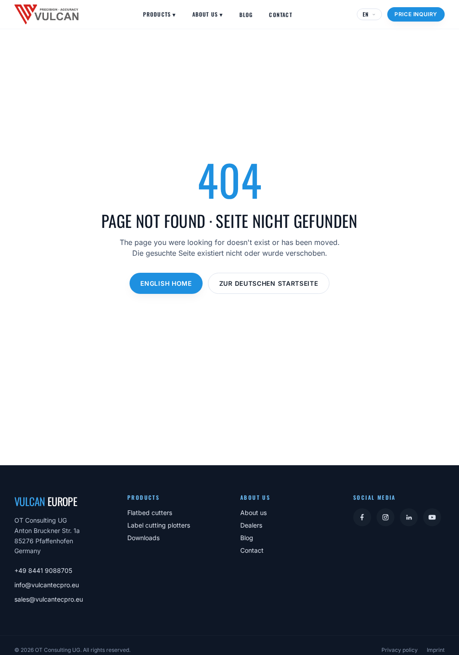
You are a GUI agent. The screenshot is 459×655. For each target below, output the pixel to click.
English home (165, 283)
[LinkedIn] (409, 517)
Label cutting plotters (158, 525)
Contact (280, 14)
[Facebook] (362, 517)
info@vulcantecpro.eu (46, 585)
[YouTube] (432, 517)
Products (159, 14)
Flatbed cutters (149, 512)
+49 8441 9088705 (43, 570)
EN (366, 14)
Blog (246, 14)
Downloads (143, 537)
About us (207, 14)
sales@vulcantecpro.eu (48, 599)
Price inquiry (415, 14)
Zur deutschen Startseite (268, 283)
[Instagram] (385, 517)
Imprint (436, 649)
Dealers (251, 525)
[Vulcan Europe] (46, 14)
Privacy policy (399, 649)
